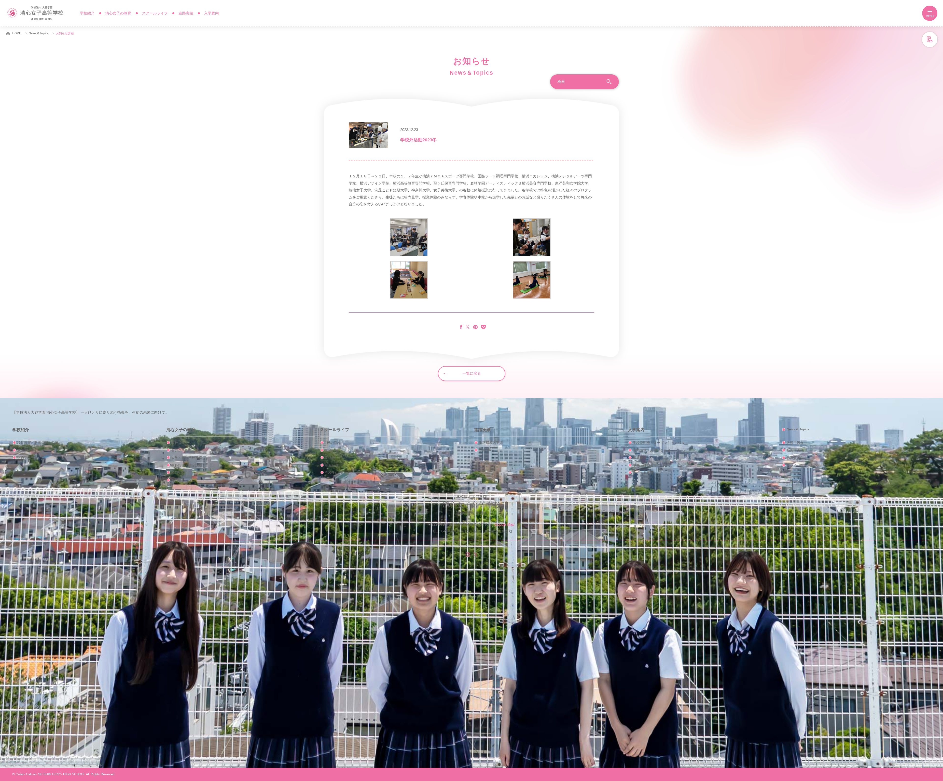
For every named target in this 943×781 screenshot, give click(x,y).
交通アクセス (27, 458)
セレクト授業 (181, 450)
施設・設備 (25, 450)
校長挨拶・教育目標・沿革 (37, 443)
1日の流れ (333, 443)
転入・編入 (795, 450)
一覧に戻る (471, 373)
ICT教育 (177, 473)
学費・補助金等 (645, 465)
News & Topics (38, 33)
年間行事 (332, 450)
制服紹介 (332, 465)
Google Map (504, 524)
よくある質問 (643, 473)
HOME (16, 33)
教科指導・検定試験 (186, 465)
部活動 (330, 458)
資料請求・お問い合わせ (652, 450)
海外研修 (178, 480)
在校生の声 (333, 473)
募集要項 (640, 458)
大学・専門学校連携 (186, 458)
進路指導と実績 (491, 443)
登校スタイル (181, 443)
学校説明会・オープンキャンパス (658, 443)
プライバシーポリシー (804, 465)
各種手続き (795, 443)
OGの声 (485, 450)
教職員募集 (795, 458)
